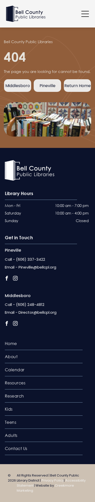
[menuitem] (44, 343)
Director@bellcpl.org (37, 312)
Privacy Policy (53, 480)
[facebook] (6, 279)
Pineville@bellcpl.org (37, 267)
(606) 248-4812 (30, 304)
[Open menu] (85, 14)
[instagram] (15, 279)
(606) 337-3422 (30, 259)
